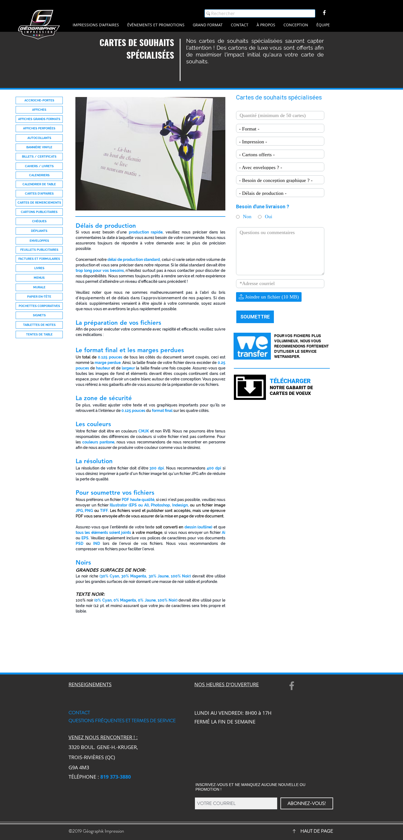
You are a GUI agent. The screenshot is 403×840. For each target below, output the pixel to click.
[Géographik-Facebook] (324, 12)
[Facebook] (291, 685)
